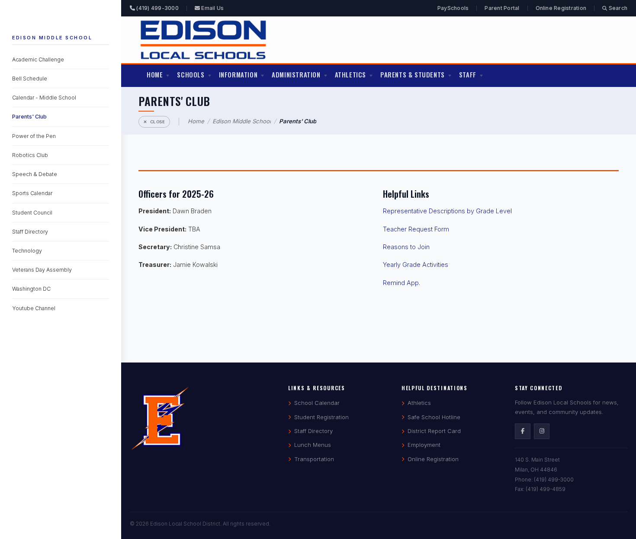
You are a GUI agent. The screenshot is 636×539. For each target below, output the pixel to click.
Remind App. (401, 282)
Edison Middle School (52, 38)
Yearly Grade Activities (415, 264)
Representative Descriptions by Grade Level (447, 211)
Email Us (212, 8)
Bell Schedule (29, 78)
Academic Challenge (38, 59)
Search (617, 8)
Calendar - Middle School (44, 98)
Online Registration (561, 8)
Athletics (419, 402)
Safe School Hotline (434, 417)
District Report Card (434, 430)
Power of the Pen (34, 136)
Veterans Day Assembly (42, 269)
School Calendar (317, 402)
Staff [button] (467, 74)
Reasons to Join (406, 246)
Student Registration (321, 417)
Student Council (32, 212)
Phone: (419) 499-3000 (544, 479)
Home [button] (155, 74)
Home (196, 121)
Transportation (314, 459)
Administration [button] (296, 74)
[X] (541, 431)
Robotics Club (30, 155)
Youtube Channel (33, 308)
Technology (27, 250)
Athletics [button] (350, 74)
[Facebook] (522, 431)
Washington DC (31, 289)
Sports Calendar (32, 193)
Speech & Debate (34, 174)
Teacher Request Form (416, 229)
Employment (424, 444)
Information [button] (238, 74)
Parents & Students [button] (412, 74)
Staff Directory (30, 231)
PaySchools (453, 8)
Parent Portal (502, 8)
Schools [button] (190, 74)
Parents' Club (29, 117)
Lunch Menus (312, 444)
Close (157, 121)
